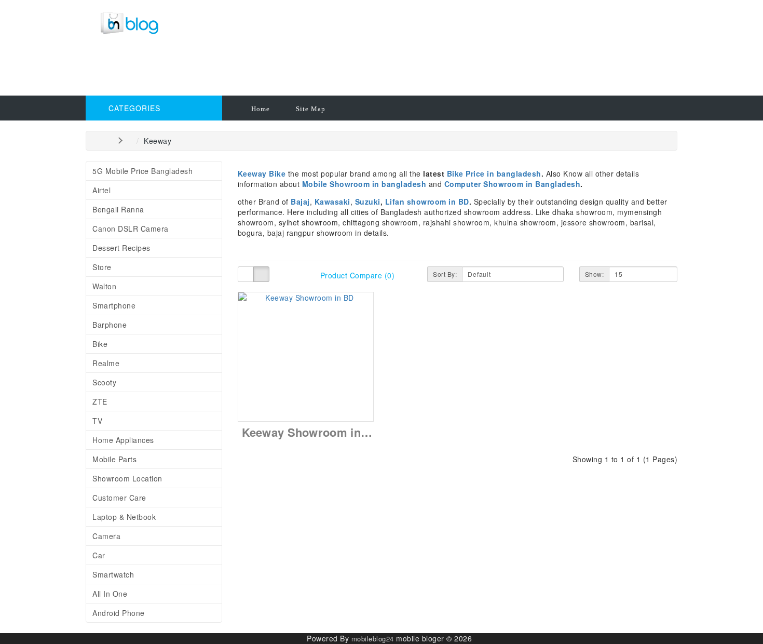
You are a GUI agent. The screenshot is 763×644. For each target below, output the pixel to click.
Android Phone (118, 613)
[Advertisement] (311, 70)
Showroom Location (127, 478)
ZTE (99, 401)
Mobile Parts (114, 459)
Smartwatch (113, 574)
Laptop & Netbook (124, 517)
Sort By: (445, 274)
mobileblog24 (372, 638)
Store (102, 267)
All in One (109, 593)
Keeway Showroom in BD (311, 432)
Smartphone (113, 305)
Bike (99, 344)
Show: (594, 274)
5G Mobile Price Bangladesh (142, 171)
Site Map (310, 109)
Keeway (157, 141)
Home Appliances (123, 440)
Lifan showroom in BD (427, 201)
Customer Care (119, 497)
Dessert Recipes (121, 248)
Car (98, 555)
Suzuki (367, 201)
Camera (106, 536)
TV (97, 420)
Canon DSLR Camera (130, 228)
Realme (105, 363)
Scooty (104, 382)
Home (260, 109)
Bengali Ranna (118, 209)
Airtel (101, 190)
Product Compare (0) (357, 275)
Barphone (109, 324)
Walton (104, 286)
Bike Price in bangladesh (494, 173)
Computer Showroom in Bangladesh (512, 184)
